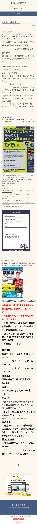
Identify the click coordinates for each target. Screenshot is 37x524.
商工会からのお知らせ (11, 22)
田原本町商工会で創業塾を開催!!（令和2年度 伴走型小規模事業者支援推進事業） (18, 264)
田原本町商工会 (18, 3)
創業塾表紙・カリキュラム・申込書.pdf (12, 418)
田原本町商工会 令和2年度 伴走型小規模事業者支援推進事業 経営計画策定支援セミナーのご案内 (18, 36)
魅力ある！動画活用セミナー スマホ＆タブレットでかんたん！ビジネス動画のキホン (18, 122)
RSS (34, 25)
